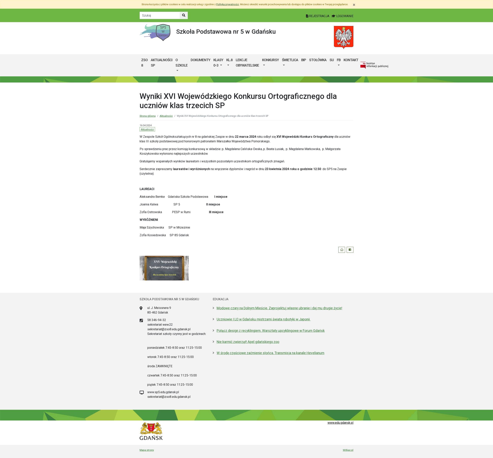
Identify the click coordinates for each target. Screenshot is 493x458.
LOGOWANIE (344, 16)
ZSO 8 (144, 62)
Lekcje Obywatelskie (247, 62)
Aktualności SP (161, 62)
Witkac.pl (348, 449)
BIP (303, 60)
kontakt (351, 60)
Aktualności (166, 115)
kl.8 (229, 60)
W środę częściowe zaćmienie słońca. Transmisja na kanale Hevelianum (270, 353)
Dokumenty (200, 60)
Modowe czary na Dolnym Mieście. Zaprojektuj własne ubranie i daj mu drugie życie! (279, 308)
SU (332, 60)
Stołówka (317, 60)
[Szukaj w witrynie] (184, 15)
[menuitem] (181, 65)
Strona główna (148, 115)
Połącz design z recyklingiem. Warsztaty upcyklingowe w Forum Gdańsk (271, 331)
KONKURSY (270, 60)
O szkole (181, 62)
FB (338, 60)
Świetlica (290, 60)
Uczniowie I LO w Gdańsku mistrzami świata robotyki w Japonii (264, 319)
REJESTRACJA (319, 16)
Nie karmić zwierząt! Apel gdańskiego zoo (248, 342)
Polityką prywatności (227, 4)
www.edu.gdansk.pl (340, 423)
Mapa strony (147, 449)
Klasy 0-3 (218, 62)
